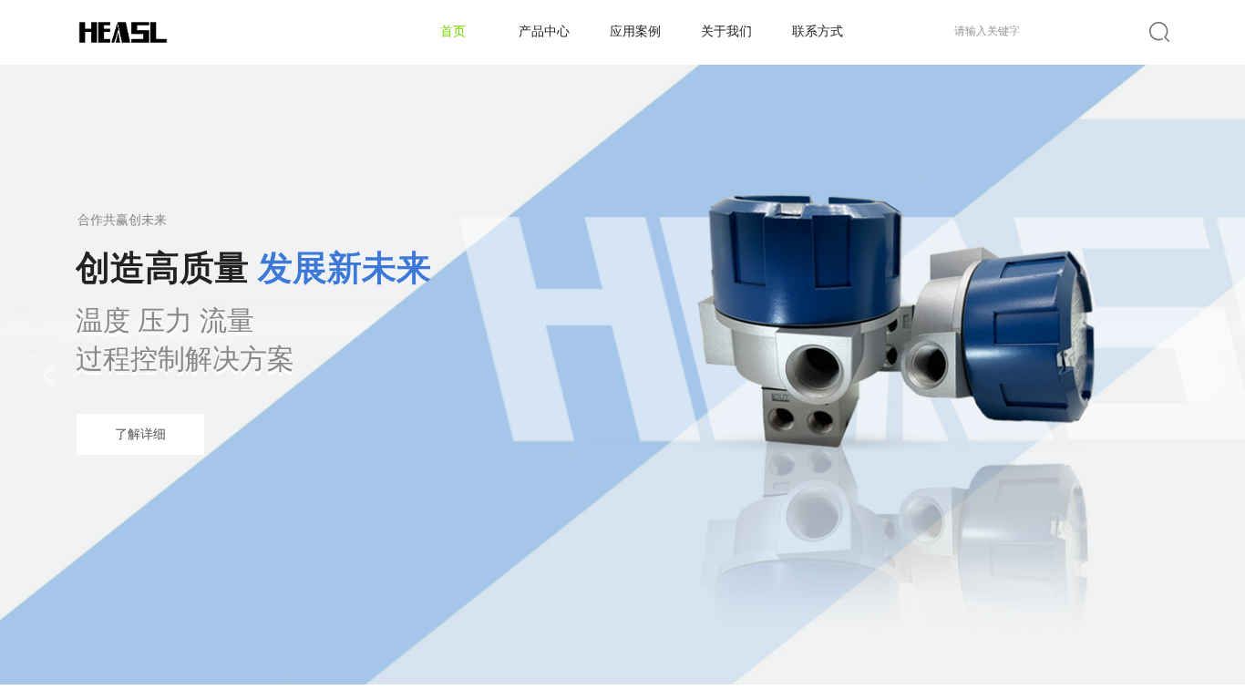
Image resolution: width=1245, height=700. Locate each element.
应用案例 (635, 31)
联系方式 (817, 31)
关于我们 (726, 31)
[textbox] (1049, 31)
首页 (453, 31)
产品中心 (544, 31)
